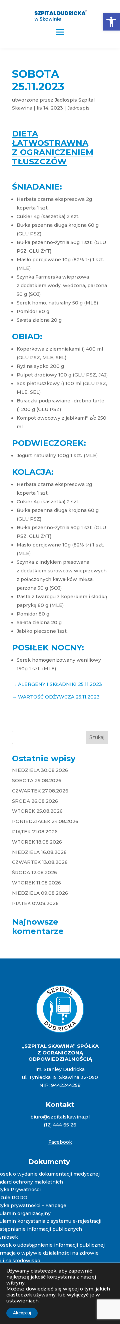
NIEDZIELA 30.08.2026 (40, 770)
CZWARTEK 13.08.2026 (40, 862)
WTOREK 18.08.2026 (37, 842)
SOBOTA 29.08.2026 (36, 781)
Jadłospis (78, 108)
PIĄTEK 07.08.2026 (35, 903)
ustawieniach (22, 1301)
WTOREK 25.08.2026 (37, 811)
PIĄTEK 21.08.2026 (35, 832)
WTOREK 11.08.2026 (36, 883)
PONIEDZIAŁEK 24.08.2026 (45, 821)
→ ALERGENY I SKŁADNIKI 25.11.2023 (57, 684)
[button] (111, 22)
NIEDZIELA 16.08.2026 (39, 852)
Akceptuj (22, 1312)
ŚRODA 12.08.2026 (34, 872)
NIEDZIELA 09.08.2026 (40, 893)
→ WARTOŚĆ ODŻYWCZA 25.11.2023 (56, 697)
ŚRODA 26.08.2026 (35, 801)
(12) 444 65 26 (60, 1125)
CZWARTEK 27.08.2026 (40, 791)
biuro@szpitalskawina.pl (60, 1117)
